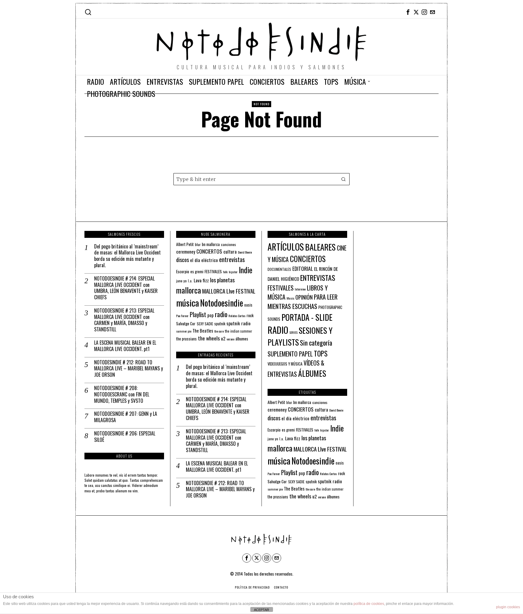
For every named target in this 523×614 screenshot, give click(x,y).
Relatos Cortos (237, 315)
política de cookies (369, 604)
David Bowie (245, 252)
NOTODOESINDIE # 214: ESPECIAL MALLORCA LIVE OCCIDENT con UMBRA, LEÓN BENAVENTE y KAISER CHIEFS (126, 287)
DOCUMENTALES (279, 269)
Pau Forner (182, 315)
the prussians (186, 339)
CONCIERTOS (209, 251)
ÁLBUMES (312, 373)
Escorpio (182, 271)
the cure (219, 331)
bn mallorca (211, 244)
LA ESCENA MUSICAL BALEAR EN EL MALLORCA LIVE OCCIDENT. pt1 (125, 346)
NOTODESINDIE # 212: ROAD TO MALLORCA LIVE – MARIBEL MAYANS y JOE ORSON (128, 368)
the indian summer (238, 330)
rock (250, 315)
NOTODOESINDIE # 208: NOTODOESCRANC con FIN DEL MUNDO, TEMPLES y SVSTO (121, 394)
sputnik (219, 324)
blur (198, 244)
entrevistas (232, 259)
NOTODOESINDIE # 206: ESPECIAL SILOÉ (124, 436)
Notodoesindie (221, 302)
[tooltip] (408, 12)
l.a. (190, 280)
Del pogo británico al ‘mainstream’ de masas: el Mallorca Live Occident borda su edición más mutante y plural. (127, 255)
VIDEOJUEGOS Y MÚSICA (285, 364)
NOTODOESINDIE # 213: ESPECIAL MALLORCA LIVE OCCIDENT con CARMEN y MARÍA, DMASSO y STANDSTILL (124, 320)
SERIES (293, 332)
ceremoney (185, 251)
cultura (230, 251)
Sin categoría (316, 342)
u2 (223, 338)
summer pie (183, 331)
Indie (245, 269)
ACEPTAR (261, 610)
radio (221, 314)
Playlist (198, 314)
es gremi (196, 271)
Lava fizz (201, 280)
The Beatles (202, 330)
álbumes (241, 339)
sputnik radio (238, 323)
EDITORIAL (302, 268)
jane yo (181, 280)
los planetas (222, 280)
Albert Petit (185, 244)
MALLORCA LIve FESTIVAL (228, 291)
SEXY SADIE (205, 323)
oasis (248, 305)
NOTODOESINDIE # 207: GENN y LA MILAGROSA (125, 417)
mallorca (188, 290)
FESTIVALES (213, 271)
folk (225, 271)
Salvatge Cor (186, 323)
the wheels (209, 338)
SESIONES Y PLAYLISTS (300, 336)
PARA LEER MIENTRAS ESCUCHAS (302, 301)
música (187, 302)
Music (290, 298)
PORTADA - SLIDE (306, 317)
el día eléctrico (204, 260)
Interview (300, 289)
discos (182, 259)
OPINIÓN (304, 297)
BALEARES (320, 247)
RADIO (278, 329)
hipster (233, 271)
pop (210, 315)
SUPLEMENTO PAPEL (290, 353)
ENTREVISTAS (317, 277)
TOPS (320, 353)
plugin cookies (508, 607)
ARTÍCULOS (286, 246)
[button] (343, 179)
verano (230, 339)
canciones (228, 244)
